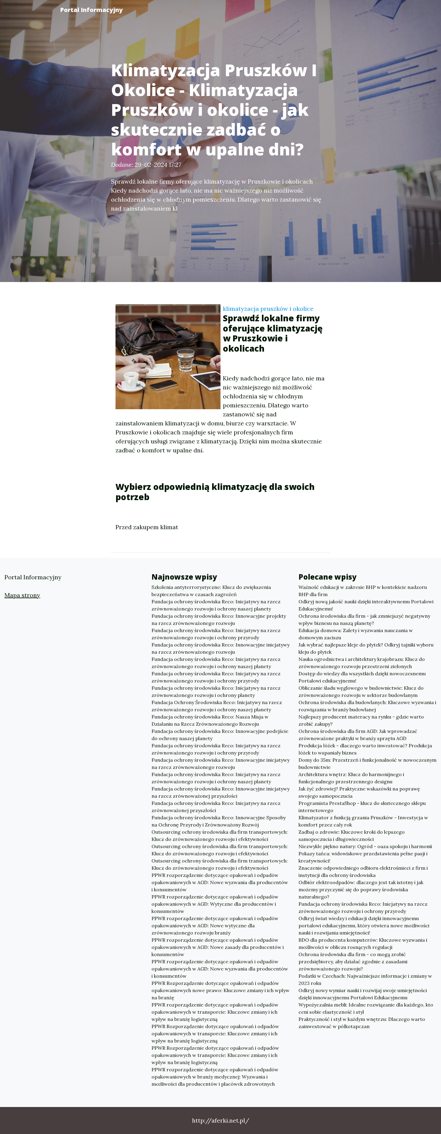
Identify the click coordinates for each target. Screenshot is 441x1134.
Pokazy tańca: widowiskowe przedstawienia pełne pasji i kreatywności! (363, 857)
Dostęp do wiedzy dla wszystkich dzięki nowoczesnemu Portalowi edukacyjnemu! (362, 677)
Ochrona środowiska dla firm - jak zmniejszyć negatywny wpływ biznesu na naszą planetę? (364, 619)
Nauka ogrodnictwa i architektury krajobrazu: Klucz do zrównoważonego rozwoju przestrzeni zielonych (361, 662)
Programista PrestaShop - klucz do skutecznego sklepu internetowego (362, 806)
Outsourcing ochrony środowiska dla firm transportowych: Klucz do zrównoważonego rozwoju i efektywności (220, 835)
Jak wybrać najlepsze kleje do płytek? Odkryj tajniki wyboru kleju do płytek (366, 648)
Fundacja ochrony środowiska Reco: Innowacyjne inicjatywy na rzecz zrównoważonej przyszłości (221, 792)
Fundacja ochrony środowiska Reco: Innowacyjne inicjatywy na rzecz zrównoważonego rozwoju (221, 648)
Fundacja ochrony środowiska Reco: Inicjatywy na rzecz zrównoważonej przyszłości (216, 806)
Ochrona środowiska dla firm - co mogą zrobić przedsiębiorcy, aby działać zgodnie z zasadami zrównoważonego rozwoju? (352, 961)
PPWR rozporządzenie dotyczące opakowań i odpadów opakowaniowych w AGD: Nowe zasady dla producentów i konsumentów (218, 947)
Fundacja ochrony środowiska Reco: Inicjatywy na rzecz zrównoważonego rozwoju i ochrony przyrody (216, 633)
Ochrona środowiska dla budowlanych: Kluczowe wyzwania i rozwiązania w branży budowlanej (367, 705)
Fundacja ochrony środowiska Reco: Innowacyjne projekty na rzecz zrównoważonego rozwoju (219, 619)
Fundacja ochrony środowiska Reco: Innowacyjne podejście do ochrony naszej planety (220, 734)
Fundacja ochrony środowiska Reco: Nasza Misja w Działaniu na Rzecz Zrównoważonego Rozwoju (210, 720)
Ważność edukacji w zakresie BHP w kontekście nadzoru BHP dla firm (362, 590)
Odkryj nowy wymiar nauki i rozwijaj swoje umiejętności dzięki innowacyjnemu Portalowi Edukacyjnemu (362, 993)
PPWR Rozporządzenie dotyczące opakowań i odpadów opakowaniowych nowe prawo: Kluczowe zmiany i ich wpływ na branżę (221, 990)
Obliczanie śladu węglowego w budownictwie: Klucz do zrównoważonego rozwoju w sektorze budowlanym (361, 691)
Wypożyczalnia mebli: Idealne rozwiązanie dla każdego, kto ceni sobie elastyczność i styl (365, 1008)
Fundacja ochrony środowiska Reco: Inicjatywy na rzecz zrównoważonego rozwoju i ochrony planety (216, 691)
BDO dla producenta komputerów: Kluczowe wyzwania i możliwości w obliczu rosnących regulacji (362, 943)
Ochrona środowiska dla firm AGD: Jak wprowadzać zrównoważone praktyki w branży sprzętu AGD (357, 734)
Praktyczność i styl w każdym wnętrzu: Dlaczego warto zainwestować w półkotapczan (361, 1022)
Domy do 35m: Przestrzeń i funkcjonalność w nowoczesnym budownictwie (367, 763)
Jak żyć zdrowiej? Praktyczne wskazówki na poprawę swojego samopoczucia (359, 792)
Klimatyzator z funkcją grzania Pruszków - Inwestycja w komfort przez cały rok (363, 821)
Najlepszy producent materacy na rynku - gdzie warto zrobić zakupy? (361, 720)
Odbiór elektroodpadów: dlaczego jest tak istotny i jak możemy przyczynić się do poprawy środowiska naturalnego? (360, 889)
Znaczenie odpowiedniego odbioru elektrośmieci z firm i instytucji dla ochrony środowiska (363, 871)
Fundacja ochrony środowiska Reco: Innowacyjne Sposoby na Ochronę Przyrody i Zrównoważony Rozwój (219, 821)
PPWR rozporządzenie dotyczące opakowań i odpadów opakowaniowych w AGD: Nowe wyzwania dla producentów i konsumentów (220, 882)
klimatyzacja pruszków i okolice (268, 308)
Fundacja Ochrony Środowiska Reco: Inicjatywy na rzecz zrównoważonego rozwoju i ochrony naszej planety (217, 705)
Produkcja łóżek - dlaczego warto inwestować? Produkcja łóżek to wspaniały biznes (365, 749)
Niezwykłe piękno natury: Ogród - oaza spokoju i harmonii (365, 846)
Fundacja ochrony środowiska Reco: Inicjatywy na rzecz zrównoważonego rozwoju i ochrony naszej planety (216, 605)
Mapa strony (22, 595)
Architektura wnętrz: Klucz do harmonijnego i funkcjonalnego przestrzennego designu (351, 777)
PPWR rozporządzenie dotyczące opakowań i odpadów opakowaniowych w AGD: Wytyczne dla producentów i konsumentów (215, 904)
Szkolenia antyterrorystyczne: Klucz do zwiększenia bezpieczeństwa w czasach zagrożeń (211, 590)
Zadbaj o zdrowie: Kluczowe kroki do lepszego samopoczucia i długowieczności (351, 835)
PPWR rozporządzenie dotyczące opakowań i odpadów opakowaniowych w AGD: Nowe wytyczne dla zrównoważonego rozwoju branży (215, 925)
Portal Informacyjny (91, 10)
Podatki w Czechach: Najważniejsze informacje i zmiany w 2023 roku (365, 979)
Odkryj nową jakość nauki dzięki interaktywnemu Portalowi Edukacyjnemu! (366, 605)
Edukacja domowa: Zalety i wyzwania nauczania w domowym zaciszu (355, 633)
